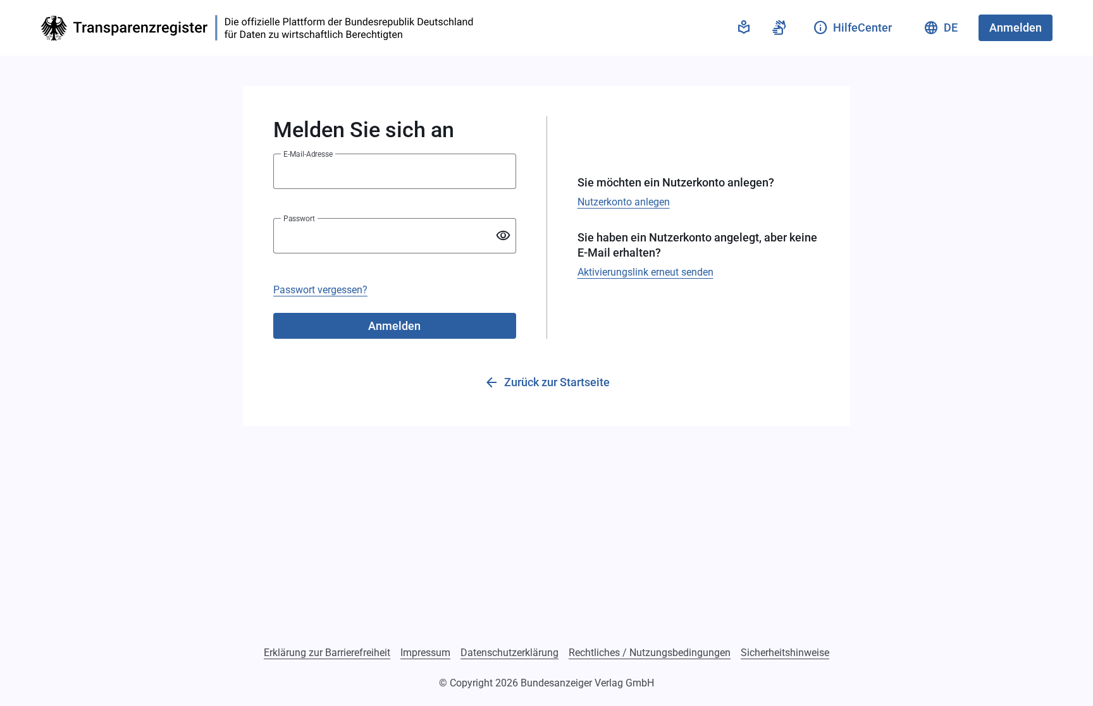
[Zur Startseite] (260, 28)
